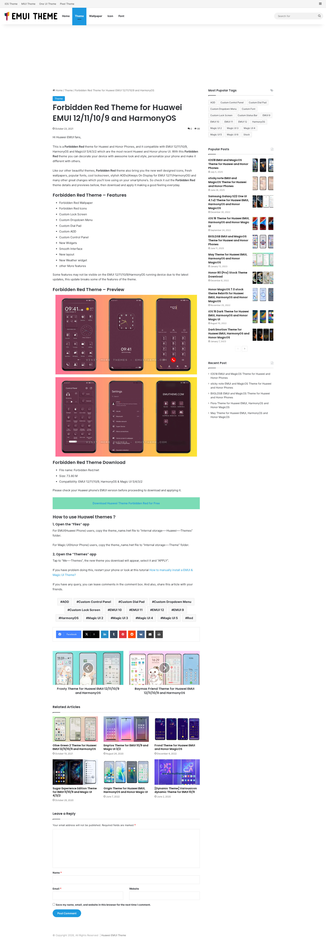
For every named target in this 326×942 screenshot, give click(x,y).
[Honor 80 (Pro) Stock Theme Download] (263, 278)
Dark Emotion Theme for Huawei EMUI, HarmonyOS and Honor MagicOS (228, 333)
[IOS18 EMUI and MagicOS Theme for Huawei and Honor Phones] (263, 165)
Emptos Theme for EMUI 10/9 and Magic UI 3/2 (126, 747)
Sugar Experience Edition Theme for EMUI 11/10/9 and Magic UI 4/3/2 (75, 791)
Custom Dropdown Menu (172, 602)
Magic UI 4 (145, 618)
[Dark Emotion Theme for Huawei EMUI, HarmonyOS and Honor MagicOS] (263, 335)
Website (134, 888)
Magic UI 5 (170, 618)
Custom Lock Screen (84, 610)
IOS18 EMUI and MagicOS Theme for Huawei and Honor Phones (228, 164)
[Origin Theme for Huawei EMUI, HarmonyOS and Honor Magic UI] (126, 772)
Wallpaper (95, 16)
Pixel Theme (67, 3)
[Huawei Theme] (31, 16)
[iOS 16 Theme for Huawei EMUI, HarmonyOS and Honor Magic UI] (263, 223)
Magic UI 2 (95, 618)
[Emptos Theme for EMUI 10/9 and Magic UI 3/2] (126, 729)
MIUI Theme (28, 3)
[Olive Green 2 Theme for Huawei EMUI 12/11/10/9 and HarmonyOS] (75, 729)
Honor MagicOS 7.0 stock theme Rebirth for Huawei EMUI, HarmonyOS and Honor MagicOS (228, 295)
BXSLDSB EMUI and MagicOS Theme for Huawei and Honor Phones (228, 240)
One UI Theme (47, 3)
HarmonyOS (69, 618)
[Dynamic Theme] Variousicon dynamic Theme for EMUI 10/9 (176, 790)
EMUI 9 (178, 610)
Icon (110, 16)
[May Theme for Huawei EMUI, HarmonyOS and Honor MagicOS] (263, 260)
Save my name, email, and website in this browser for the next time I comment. (103, 904)
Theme (79, 16)
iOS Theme (11, 3)
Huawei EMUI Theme (113, 935)
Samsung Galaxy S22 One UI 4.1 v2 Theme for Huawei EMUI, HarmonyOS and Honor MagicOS (228, 202)
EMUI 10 (116, 610)
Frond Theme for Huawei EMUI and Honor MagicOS (175, 747)
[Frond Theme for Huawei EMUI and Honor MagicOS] (177, 729)
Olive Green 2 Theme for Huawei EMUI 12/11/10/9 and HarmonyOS (74, 747)
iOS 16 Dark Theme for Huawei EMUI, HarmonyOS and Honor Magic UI (228, 315)
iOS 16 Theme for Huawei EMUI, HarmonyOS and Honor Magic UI (228, 222)
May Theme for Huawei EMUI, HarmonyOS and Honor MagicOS (227, 258)
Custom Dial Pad (132, 602)
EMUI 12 (158, 610)
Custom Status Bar (247, 115)
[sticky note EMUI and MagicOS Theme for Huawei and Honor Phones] (263, 183)
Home (66, 16)
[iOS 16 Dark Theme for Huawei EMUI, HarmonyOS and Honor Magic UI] (263, 317)
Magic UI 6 (232, 134)
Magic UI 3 (120, 618)
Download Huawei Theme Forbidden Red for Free (126, 503)
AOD (65, 602)
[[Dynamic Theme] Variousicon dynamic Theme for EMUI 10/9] (177, 772)
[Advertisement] (163, 56)
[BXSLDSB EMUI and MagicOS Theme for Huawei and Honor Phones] (263, 242)
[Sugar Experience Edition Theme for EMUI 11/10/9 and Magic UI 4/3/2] (75, 772)
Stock (247, 134)
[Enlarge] (192, 300)
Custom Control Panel (94, 602)
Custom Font (248, 108)
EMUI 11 (137, 610)
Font (121, 16)
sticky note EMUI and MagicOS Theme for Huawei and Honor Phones (227, 182)
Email (57, 888)
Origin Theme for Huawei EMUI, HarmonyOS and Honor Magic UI (126, 790)
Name (57, 872)
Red (190, 618)
